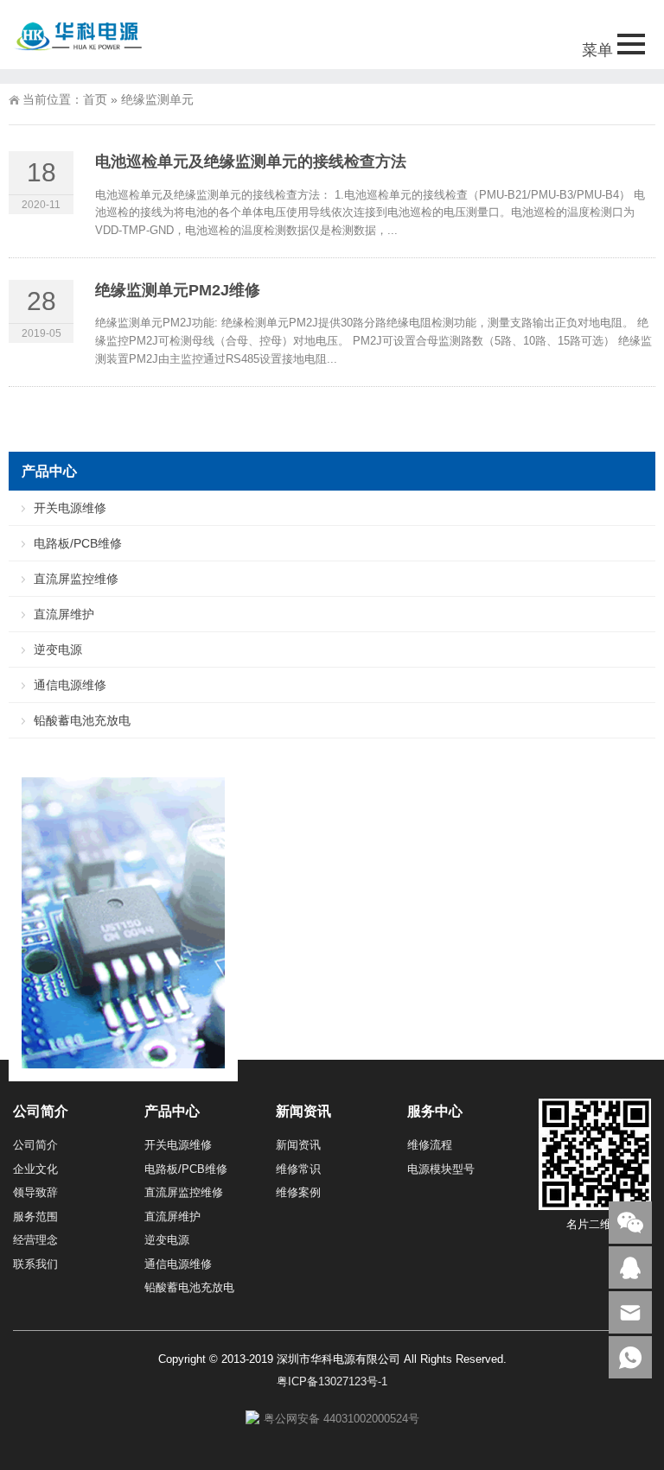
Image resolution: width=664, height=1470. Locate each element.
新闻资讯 (298, 1144)
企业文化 (35, 1169)
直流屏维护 (64, 614)
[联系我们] (630, 1267)
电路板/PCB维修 (78, 543)
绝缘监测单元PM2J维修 (177, 290)
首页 (95, 99)
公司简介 (35, 1144)
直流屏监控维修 (76, 579)
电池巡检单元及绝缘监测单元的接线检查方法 (250, 161)
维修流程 (429, 1144)
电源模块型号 (441, 1169)
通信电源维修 (70, 685)
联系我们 (35, 1264)
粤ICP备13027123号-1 (332, 1381)
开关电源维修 (70, 508)
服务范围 (35, 1216)
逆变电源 (58, 649)
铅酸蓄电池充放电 (82, 720)
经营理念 (35, 1239)
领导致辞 (35, 1192)
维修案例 (298, 1192)
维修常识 (298, 1169)
